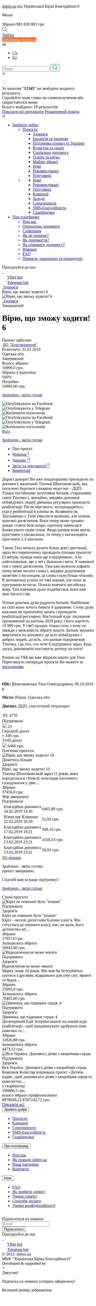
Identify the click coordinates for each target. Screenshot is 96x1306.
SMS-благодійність (49, 208)
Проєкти (30, 129)
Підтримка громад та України (58, 143)
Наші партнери (25, 1164)
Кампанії (40, 194)
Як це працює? (36, 235)
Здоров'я (40, 134)
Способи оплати (26, 1201)
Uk (14, 53)
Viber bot (14, 277)
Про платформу (26, 217)
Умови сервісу (24, 1196)
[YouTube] (3, 1239)
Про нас (30, 221)
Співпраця (32, 231)
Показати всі (13, 1104)
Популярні (42, 175)
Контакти (20, 1169)
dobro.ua (9, 6)
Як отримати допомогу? (44, 244)
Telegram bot (17, 282)
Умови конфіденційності (33, 1205)
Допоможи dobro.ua (19, 39)
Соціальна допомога (50, 152)
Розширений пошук (62, 111)
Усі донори (11, 857)
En (14, 57)
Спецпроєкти (44, 203)
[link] (48, 403)
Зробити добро (25, 125)
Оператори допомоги (41, 226)
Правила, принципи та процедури (52, 258)
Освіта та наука (46, 157)
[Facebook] (2, 1239)
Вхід (6, 431)
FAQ (27, 254)
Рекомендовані (46, 171)
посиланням (12, 666)
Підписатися (13, 1229)
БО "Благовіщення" (19, 345)
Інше (7, 1178)
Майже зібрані (45, 162)
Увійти (8, 35)
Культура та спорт (48, 148)
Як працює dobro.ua (29, 1160)
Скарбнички (44, 212)
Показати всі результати (23, 111)
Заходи (39, 198)
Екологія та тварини (50, 138)
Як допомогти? (36, 240)
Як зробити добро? (28, 1192)
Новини (30, 249)
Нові (37, 166)
